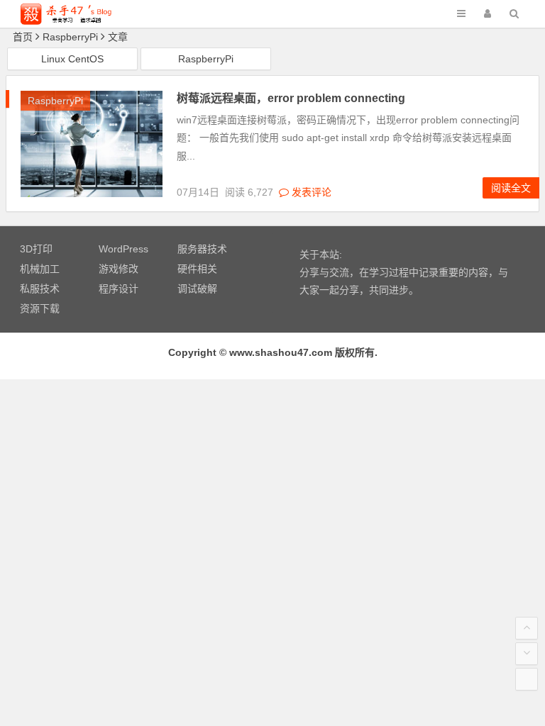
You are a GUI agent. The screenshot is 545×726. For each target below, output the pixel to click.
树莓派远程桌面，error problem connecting (291, 98)
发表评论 (310, 192)
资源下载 (40, 308)
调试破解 (197, 288)
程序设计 (118, 288)
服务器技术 (202, 249)
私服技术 (40, 288)
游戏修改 (118, 268)
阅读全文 (511, 188)
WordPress (123, 249)
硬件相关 (197, 268)
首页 (23, 37)
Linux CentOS (72, 59)
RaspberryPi (205, 59)
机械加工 (40, 268)
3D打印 (36, 249)
